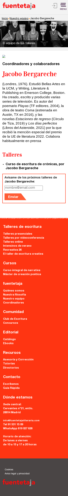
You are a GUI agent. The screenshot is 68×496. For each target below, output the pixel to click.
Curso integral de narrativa (21, 270)
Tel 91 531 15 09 (13, 424)
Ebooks (8, 343)
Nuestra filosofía (14, 294)
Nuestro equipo (19, 18)
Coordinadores (13, 303)
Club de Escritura (15, 319)
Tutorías (9, 363)
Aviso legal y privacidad (17, 474)
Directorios (11, 368)
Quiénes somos (13, 290)
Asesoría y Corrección (18, 359)
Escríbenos (11, 384)
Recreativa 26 (12, 250)
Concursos (10, 323)
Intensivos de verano (17, 246)
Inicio (5, 18)
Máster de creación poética (22, 274)
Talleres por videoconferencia (23, 238)
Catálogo (9, 339)
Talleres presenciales (17, 234)
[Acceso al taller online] (54, 6)
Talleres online (13, 242)
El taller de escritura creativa (23, 254)
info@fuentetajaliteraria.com (21, 420)
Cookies (9, 470)
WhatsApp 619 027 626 (17, 428)
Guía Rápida (11, 388)
